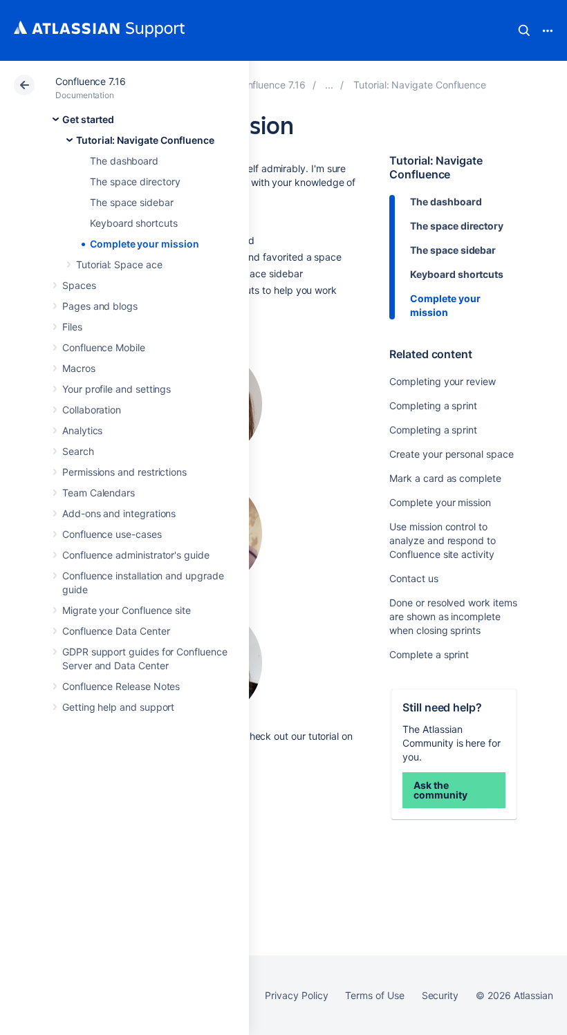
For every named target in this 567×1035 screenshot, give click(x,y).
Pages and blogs (100, 306)
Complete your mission (144, 244)
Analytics (82, 430)
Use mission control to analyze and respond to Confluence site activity (442, 540)
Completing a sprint (433, 405)
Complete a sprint (429, 654)
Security (440, 995)
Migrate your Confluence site (126, 610)
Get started (88, 119)
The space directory (135, 181)
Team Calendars (98, 492)
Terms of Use (374, 995)
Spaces (79, 285)
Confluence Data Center (115, 631)
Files (72, 327)
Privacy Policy (296, 995)
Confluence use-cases (112, 534)
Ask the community (440, 790)
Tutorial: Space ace (119, 264)
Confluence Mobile (103, 347)
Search (524, 30)
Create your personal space (451, 454)
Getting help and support (118, 707)
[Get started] (329, 85)
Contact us (413, 578)
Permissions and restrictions (124, 472)
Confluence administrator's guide (136, 555)
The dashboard (124, 161)
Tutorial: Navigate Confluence (145, 140)
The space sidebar (132, 202)
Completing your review (442, 381)
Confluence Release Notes (121, 686)
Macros (78, 368)
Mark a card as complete (445, 478)
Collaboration (91, 410)
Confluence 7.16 (90, 81)
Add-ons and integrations (119, 513)
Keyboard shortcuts (134, 223)
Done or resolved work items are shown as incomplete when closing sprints (453, 616)
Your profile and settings (116, 389)
